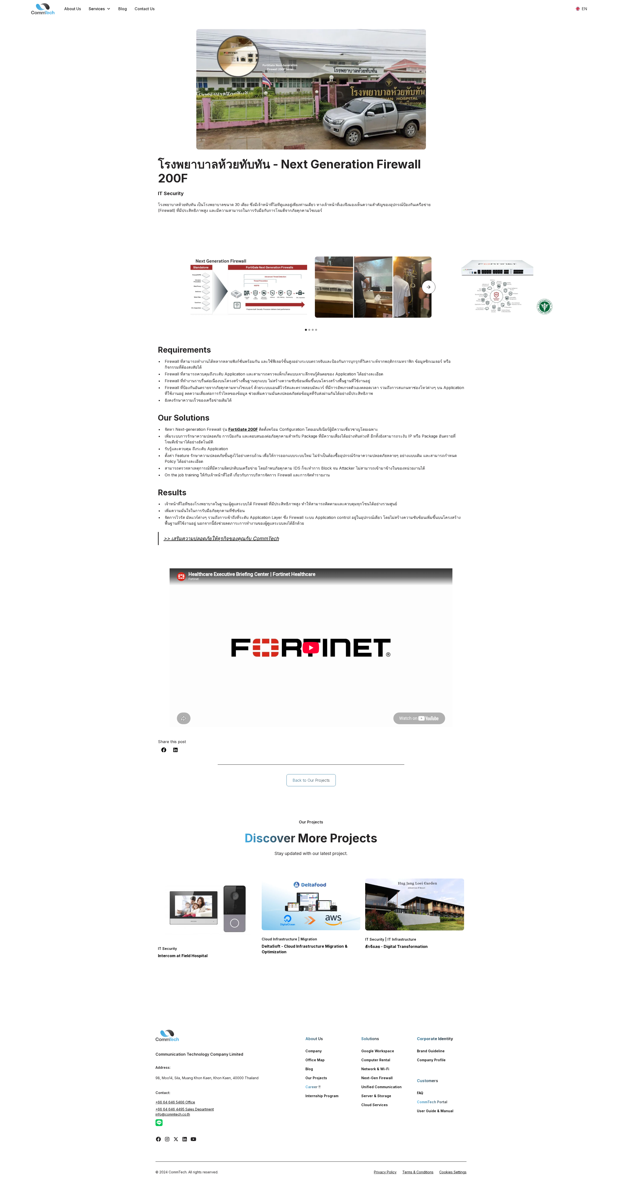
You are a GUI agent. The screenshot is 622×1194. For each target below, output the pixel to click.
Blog (122, 8)
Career (312, 1087)
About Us (72, 8)
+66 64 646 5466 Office (175, 1102)
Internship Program (321, 1096)
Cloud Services (374, 1105)
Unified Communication (381, 1087)
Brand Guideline (431, 1051)
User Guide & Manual (435, 1111)
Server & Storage (376, 1096)
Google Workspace (377, 1051)
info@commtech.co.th (173, 1114)
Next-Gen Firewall (377, 1078)
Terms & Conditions (417, 1172)
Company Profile (431, 1060)
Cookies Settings (452, 1172)
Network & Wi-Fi (375, 1069)
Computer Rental (375, 1060)
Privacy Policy (385, 1172)
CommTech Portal (432, 1102)
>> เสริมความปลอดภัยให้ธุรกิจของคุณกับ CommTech (221, 538)
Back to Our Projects (311, 780)
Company (313, 1051)
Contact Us (145, 8)
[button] (99, 8)
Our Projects (316, 1078)
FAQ (420, 1093)
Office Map (315, 1060)
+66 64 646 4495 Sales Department (185, 1109)
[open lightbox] (248, 287)
